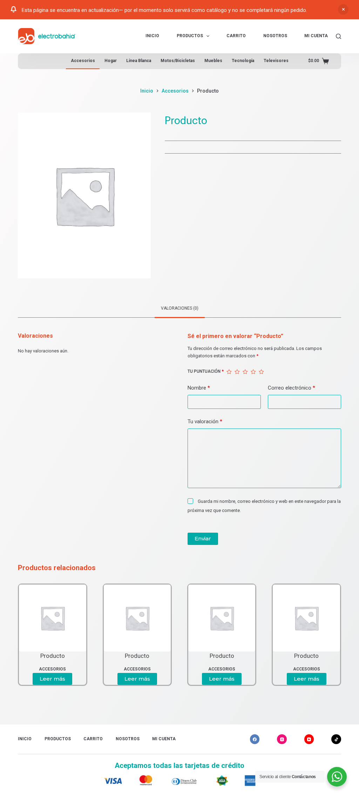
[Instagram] (282, 739)
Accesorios (83, 60)
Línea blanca (138, 60)
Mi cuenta (316, 35)
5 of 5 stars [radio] (261, 371)
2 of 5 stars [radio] (237, 371)
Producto (52, 655)
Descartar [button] (343, 9)
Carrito (236, 35)
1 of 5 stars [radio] (229, 371)
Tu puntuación (206, 371)
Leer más (52, 678)
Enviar (203, 538)
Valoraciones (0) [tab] (179, 308)
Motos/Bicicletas (178, 60)
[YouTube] (309, 739)
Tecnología (243, 60)
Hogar (110, 60)
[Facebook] (255, 739)
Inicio (152, 35)
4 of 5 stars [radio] (253, 371)
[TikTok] (336, 739)
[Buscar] (338, 36)
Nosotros (275, 35)
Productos (190, 35)
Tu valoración (205, 421)
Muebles (213, 60)
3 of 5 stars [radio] (245, 371)
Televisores (276, 60)
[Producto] (52, 618)
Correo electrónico (291, 388)
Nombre (199, 388)
